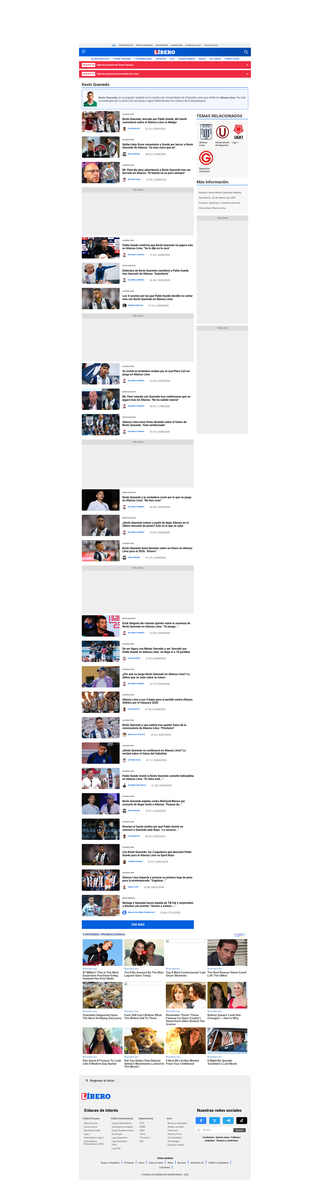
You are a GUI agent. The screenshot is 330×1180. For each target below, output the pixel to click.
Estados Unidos (176, 1144)
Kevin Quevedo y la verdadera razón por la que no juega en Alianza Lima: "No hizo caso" (156, 499)
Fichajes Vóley (211, 45)
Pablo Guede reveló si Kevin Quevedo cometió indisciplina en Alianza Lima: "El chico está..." (158, 777)
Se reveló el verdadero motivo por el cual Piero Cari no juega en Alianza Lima (156, 373)
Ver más (138, 924)
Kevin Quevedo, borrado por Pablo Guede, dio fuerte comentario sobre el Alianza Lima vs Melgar (154, 120)
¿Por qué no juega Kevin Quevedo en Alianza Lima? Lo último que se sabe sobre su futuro (156, 675)
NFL (142, 1141)
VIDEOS (202, 59)
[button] (246, 52)
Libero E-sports (156, 1163)
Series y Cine (175, 1134)
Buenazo (182, 1163)
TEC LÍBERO (215, 59)
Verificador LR (197, 1163)
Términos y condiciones (227, 1140)
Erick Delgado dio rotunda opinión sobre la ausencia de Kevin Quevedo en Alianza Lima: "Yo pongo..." (156, 625)
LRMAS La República (218, 1163)
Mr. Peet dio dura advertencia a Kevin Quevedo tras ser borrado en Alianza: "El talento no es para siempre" (156, 171)
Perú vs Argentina (144, 45)
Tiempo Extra (231, 59)
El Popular (129, 1163)
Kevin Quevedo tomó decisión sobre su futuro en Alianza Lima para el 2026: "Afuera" (157, 550)
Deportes (161, 59)
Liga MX (116, 1148)
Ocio (172, 59)
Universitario (162, 45)
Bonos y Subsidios (177, 1123)
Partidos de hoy (126, 45)
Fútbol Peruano (122, 59)
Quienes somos (223, 1137)
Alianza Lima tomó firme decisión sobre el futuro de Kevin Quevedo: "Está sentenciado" (154, 423)
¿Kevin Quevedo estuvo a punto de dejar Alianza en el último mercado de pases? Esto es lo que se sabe (155, 524)
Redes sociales (176, 1126)
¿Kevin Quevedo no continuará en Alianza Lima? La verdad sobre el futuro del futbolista (154, 752)
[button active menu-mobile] (83, 52)
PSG (114, 1144)
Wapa (170, 1163)
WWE (143, 1126)
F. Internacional (143, 59)
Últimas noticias (100, 59)
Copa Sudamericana (123, 1130)
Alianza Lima (177, 45)
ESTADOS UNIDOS (186, 59)
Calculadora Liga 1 (94, 1137)
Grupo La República (110, 1163)
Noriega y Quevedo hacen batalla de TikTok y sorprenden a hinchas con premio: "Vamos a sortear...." (157, 904)
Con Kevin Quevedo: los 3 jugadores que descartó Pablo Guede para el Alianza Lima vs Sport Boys (156, 853)
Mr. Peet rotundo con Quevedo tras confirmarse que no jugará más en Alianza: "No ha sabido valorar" (156, 398)
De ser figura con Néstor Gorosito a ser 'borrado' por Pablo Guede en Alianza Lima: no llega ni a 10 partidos (156, 650)
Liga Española (119, 1141)
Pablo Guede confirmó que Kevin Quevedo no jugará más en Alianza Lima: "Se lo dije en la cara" (157, 247)
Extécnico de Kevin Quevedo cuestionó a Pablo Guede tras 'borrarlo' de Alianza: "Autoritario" (155, 272)
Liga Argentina (119, 1137)
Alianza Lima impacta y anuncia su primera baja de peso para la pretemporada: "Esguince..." (157, 879)
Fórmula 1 (145, 1137)
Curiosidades (175, 1137)
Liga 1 (87, 1134)
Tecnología (173, 1141)
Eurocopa (117, 1134)
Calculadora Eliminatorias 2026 (94, 1142)
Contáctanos (208, 1137)
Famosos (173, 1130)
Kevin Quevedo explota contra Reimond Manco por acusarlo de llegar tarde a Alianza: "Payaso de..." (153, 802)
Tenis (142, 1134)
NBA (142, 1130)
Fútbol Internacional (122, 1118)
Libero (141, 1163)
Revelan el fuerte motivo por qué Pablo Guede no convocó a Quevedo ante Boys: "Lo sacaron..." (152, 828)
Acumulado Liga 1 (193, 45)
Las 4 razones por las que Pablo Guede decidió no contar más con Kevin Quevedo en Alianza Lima (157, 297)
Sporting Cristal (92, 1130)
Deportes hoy (146, 1118)
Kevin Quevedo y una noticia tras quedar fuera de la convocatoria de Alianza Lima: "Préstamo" (154, 726)
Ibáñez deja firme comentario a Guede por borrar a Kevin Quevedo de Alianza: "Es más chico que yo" (157, 146)
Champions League (122, 1126)
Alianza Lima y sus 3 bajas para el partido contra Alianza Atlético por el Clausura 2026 (157, 701)
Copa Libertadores (122, 1123)
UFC (142, 1123)
